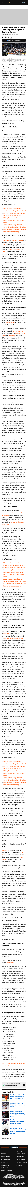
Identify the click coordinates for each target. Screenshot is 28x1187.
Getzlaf (11, 249)
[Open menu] (2, 2)
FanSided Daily (5, 1156)
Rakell (19, 249)
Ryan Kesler (5, 240)
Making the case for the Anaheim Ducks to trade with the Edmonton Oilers (13, 220)
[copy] (11, 38)
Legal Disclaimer (21, 1162)
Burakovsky (11, 335)
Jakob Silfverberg (17, 240)
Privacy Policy (5, 1159)
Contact (3, 1154)
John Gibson (17, 402)
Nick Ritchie (7, 634)
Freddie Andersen (7, 402)
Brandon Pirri (5, 850)
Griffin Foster (7, 34)
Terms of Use (20, 1159)
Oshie (3, 335)
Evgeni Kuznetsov (18, 331)
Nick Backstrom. (20, 333)
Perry (15, 249)
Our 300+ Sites (21, 1154)
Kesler (3, 252)
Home (3, 1138)
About (3, 1151)
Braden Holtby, (10, 322)
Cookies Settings (6, 1170)
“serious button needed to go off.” (14, 638)
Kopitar (4, 245)
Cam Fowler (9, 962)
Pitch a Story (20, 1156)
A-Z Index (19, 1165)
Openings (19, 1151)
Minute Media (10, 1174)
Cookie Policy (5, 1162)
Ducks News (9, 1138)
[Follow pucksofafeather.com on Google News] (24, 1085)
